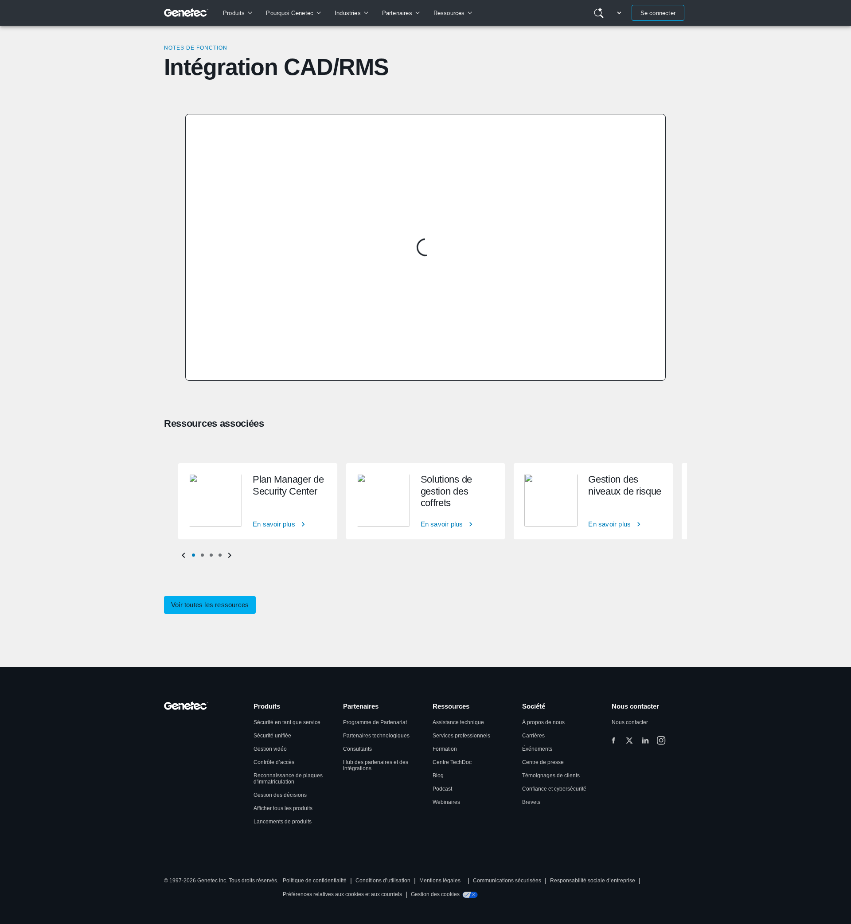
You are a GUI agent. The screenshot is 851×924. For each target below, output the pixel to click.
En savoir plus (274, 524)
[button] (193, 555)
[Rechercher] (599, 13)
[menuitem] (237, 13)
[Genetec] (186, 12)
